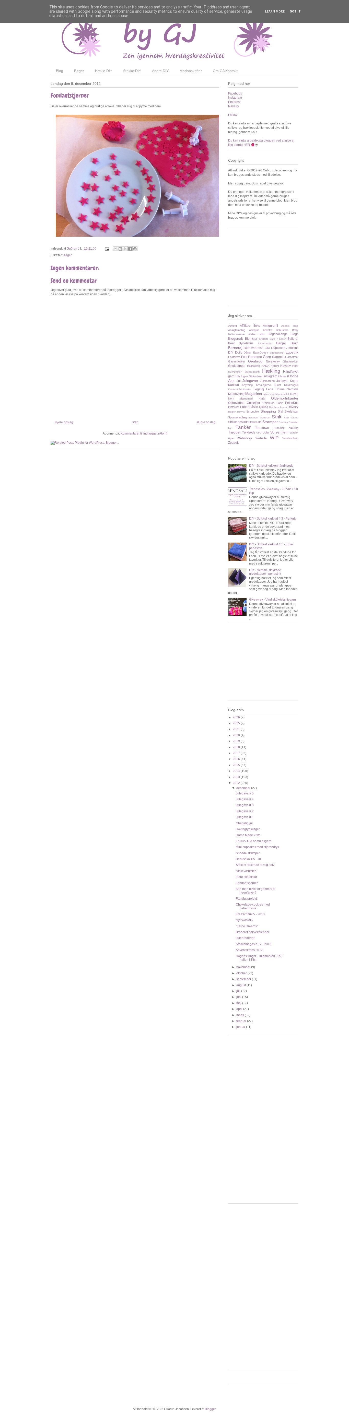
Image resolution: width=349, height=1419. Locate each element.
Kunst (277, 384)
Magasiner (253, 394)
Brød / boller (278, 338)
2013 (237, 777)
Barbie (252, 334)
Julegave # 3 (245, 805)
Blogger (210, 1409)
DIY (230, 352)
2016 (237, 759)
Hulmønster (234, 371)
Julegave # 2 (245, 811)
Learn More (275, 11)
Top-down (262, 428)
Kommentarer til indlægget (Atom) (144, 433)
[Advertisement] (266, 269)
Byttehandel (265, 343)
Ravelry (233, 106)
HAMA (265, 365)
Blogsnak (235, 338)
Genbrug (255, 361)
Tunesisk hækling (285, 427)
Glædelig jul (244, 823)
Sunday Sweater (288, 422)
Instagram (235, 97)
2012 (237, 783)
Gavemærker (236, 361)
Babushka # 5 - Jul (249, 859)
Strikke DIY (132, 71)
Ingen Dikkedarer (252, 376)
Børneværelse (253, 348)
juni (239, 997)
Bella (261, 334)
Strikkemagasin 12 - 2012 (253, 944)
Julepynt (282, 381)
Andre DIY (160, 71)
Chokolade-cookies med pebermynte (253, 906)
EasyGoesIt (260, 352)
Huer (295, 365)
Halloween (253, 365)
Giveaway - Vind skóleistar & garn (272, 599)
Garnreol (278, 357)
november (243, 967)
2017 (237, 753)
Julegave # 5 (245, 793)
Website (261, 438)
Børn (294, 343)
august (241, 985)
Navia (294, 394)
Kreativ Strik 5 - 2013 (250, 914)
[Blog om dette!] (120, 248)
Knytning (247, 384)
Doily (238, 352)
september (244, 979)
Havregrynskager (248, 829)
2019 (237, 741)
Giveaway (273, 361)
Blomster (251, 339)
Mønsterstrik (282, 394)
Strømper (270, 422)
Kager (67, 255)
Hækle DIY (103, 71)
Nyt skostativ (244, 920)
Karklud (233, 385)
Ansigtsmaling (236, 330)
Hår (238, 376)
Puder (244, 407)
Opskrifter (253, 403)
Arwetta (267, 330)
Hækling (271, 371)
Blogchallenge (277, 334)
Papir (279, 402)
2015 (237, 765)
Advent (232, 325)
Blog (59, 71)
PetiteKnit (291, 403)
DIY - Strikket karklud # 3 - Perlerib (273, 518)
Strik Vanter (291, 417)
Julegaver (250, 381)
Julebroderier (245, 938)
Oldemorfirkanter (284, 398)
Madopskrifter (191, 71)
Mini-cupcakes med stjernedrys (257, 847)
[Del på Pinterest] (134, 248)
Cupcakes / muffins (284, 348)
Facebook (235, 93)
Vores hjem (279, 432)
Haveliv (285, 366)
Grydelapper (237, 366)
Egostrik (291, 352)
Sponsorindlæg (237, 417)
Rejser (232, 411)
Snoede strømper (248, 853)
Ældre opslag (206, 422)
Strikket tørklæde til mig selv (255, 865)
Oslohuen (268, 402)
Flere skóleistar (246, 877)
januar (241, 1027)
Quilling (263, 406)
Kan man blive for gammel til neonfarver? (255, 890)
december (243, 788)
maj (239, 1003)
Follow (232, 115)
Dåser (247, 352)
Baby (295, 330)
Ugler (266, 432)
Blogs (294, 334)
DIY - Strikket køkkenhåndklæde (271, 465)
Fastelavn (234, 356)
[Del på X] (125, 248)
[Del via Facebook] (130, 248)
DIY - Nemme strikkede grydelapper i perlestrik (265, 572)
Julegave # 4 (245, 799)
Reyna (241, 411)
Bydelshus (246, 343)
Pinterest (234, 102)
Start (135, 422)
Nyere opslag (63, 422)
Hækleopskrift (252, 371)
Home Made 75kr (248, 835)
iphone (282, 376)
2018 (237, 747)
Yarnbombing (290, 438)
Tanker (243, 427)
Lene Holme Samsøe (282, 389)
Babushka (282, 330)
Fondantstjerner (247, 883)
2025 (237, 723)
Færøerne (255, 357)
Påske (253, 407)
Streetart (265, 417)
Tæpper (234, 432)
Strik (277, 416)
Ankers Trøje (289, 325)
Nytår (262, 398)
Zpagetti (233, 442)
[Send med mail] (115, 248)
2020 (237, 735)
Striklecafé (254, 422)
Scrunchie (252, 411)
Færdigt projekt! (247, 898)
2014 (237, 771)
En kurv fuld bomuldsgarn (253, 841)
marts (240, 1015)
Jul (239, 381)
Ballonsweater (236, 334)
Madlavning (236, 394)
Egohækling (277, 352)
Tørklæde (248, 432)
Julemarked (267, 380)
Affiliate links (250, 325)
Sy (229, 427)
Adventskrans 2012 (249, 950)
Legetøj (258, 389)
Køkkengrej (291, 384)
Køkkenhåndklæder (239, 389)
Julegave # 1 (245, 817)
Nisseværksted (246, 871)
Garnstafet (291, 356)
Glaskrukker (290, 361)
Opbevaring (236, 403)
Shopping (268, 411)
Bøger (79, 71)
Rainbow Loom (278, 407)
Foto (244, 357)
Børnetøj (235, 348)
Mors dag (268, 394)
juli (238, 991)
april (239, 1009)
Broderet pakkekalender (252, 932)
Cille (267, 347)
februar (241, 1021)
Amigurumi (270, 325)
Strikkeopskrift (238, 422)
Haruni (275, 365)
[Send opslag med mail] (106, 248)
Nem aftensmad (240, 398)
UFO (259, 432)
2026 (237, 717)
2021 (237, 729)
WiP (274, 437)
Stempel (253, 417)
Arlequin (254, 330)
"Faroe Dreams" (247, 926)
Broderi (263, 338)
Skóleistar (291, 411)
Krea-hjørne (263, 384)
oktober (242, 973)
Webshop (244, 438)
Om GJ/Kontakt (225, 71)
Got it (295, 11)
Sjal (280, 411)
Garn (267, 357)
